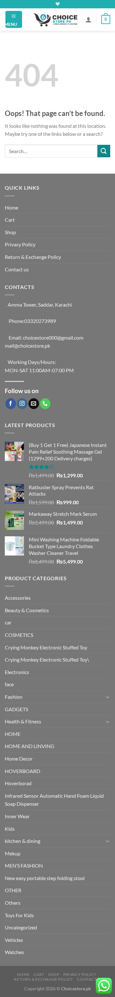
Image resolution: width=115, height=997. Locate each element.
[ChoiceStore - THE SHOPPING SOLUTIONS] (56, 19)
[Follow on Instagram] (22, 403)
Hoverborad (18, 783)
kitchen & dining (22, 841)
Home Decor (19, 758)
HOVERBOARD (22, 771)
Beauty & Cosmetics (27, 610)
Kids (10, 829)
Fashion (13, 697)
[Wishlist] (58, 4)
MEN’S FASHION (24, 865)
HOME (12, 734)
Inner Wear (17, 816)
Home (11, 207)
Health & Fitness (23, 721)
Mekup (12, 853)
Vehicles (14, 940)
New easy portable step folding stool (45, 878)
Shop (10, 232)
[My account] (88, 19)
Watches (14, 952)
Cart (10, 220)
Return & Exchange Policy (33, 257)
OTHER (13, 890)
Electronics (17, 672)
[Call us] (45, 403)
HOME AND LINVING (29, 746)
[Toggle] (107, 697)
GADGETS (16, 709)
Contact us (17, 269)
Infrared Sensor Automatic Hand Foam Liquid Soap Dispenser (54, 800)
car (8, 622)
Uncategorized (21, 927)
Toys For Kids (19, 915)
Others (12, 903)
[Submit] (103, 151)
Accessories (18, 598)
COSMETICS (19, 635)
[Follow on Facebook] (10, 403)
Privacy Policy (20, 244)
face (9, 684)
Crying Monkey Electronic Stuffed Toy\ (47, 659)
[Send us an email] (33, 403)
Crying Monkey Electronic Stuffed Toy (46, 647)
